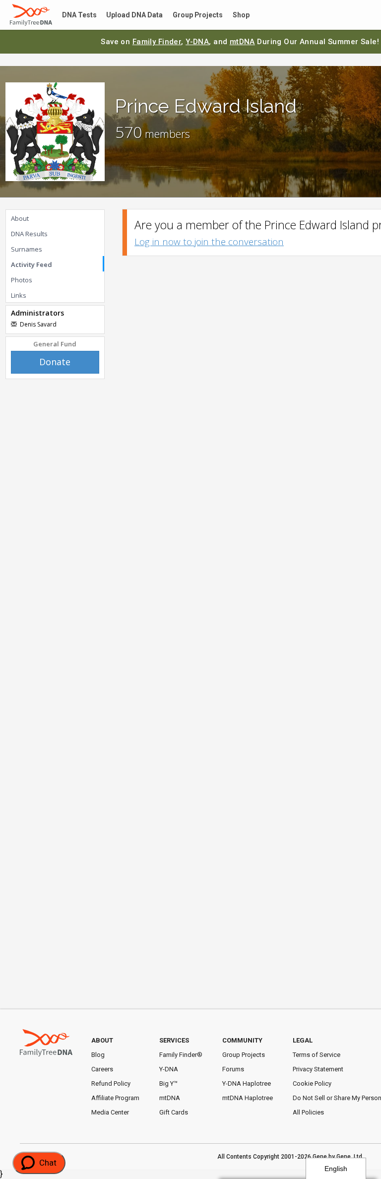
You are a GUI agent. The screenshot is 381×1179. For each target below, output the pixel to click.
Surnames (26, 249)
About (20, 218)
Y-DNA (197, 41)
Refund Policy (110, 1083)
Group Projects (186, 15)
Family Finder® (180, 1054)
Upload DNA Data (127, 15)
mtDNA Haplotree (247, 1098)
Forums (233, 1069)
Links (18, 295)
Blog (98, 1054)
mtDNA (242, 41)
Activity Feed (31, 264)
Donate (54, 362)
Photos (21, 279)
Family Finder (157, 41)
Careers (102, 1069)
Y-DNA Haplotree (246, 1083)
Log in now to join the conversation (209, 241)
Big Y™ (168, 1083)
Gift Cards (173, 1112)
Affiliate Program (115, 1098)
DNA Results (29, 233)
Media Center (110, 1112)
